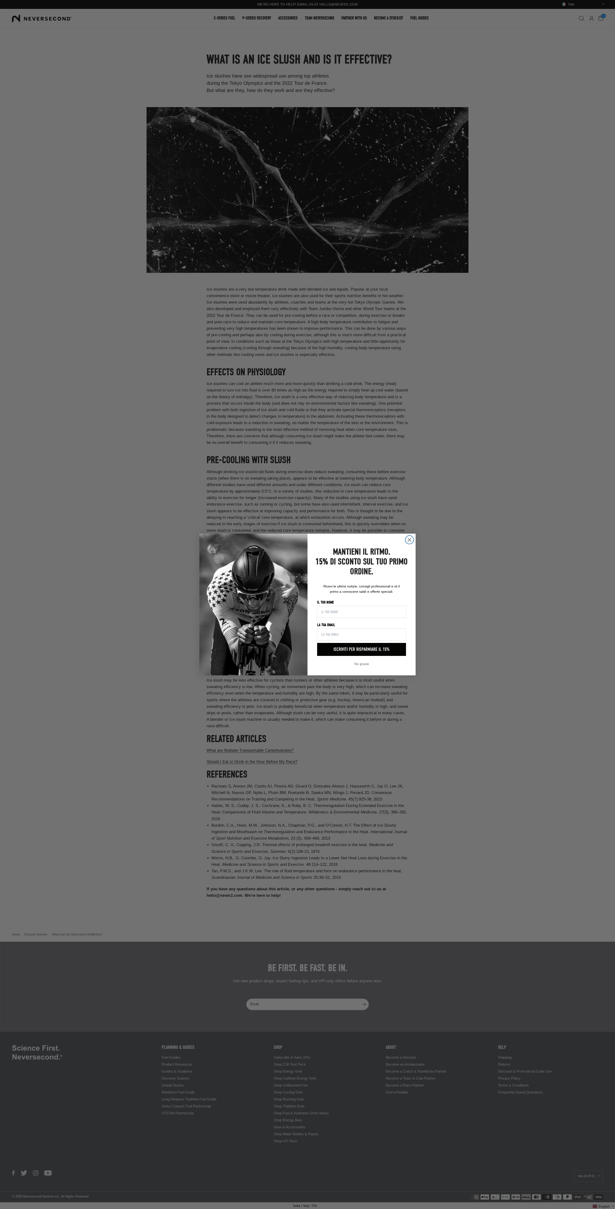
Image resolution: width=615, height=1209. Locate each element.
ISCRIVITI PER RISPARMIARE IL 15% (361, 649)
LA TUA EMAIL (326, 625)
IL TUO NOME (325, 602)
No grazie (361, 664)
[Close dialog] (409, 540)
